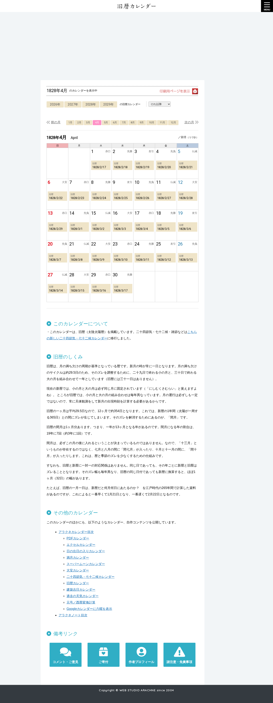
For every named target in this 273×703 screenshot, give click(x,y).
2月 (79, 122)
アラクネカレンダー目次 (76, 532)
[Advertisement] (136, 46)
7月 (124, 122)
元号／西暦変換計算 (81, 602)
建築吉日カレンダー (81, 589)
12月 (173, 122)
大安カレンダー (78, 570)
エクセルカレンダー (81, 544)
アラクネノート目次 (73, 615)
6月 (115, 122)
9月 (142, 122)
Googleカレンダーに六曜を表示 (89, 608)
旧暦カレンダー (78, 583)
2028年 (91, 104)
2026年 (55, 104)
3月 (88, 122)
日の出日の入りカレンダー (86, 551)
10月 (151, 122)
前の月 (56, 122)
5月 (106, 122)
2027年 (73, 104)
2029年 (108, 104)
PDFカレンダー (78, 538)
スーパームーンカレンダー (86, 564)
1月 (70, 122)
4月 (97, 122)
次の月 (189, 122)
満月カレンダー (78, 557)
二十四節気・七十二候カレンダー (91, 576)
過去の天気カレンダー (83, 596)
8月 (133, 122)
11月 (162, 122)
